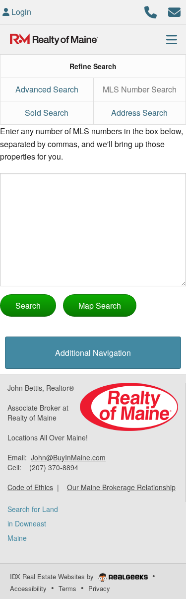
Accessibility (28, 588)
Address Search (139, 112)
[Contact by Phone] (150, 10)
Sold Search (46, 112)
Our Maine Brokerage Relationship (121, 487)
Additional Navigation (93, 352)
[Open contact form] (174, 10)
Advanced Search (46, 89)
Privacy (99, 588)
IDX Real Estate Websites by (53, 576)
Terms (67, 588)
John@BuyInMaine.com (68, 457)
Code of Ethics (30, 487)
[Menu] (172, 39)
